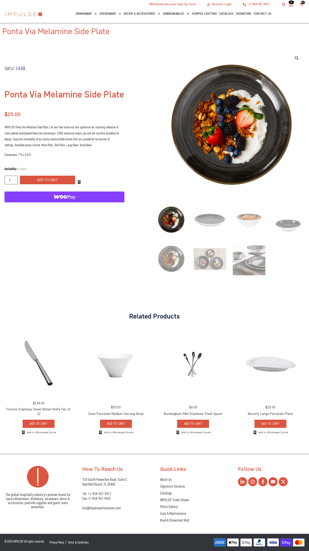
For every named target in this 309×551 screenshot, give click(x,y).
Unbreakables (173, 14)
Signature (243, 14)
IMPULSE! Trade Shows (174, 500)
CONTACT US (262, 14)
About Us (166, 479)
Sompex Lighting (204, 14)
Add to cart (47, 180)
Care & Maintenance (173, 513)
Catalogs (226, 14)
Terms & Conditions (78, 542)
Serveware (108, 14)
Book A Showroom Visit (175, 520)
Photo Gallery (169, 506)
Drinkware (84, 14)
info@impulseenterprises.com (101, 507)
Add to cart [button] (39, 424)
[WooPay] (64, 197)
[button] (283, 4)
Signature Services (172, 486)
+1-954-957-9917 (99, 493)
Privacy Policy (57, 542)
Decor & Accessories (139, 14)
